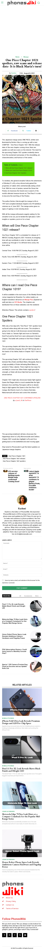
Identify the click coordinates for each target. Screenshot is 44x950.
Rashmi (13, 73)
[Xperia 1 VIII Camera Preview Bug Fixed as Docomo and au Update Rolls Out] (36, 666)
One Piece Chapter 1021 (17, 456)
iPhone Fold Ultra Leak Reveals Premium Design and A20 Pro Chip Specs (21, 722)
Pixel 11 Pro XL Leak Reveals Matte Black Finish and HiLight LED (13, 606)
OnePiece (27, 400)
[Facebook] (4, 935)
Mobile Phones (8, 718)
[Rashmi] (22, 500)
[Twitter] (20, 935)
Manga (26, 57)
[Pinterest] (15, 935)
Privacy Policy (11, 901)
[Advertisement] (22, 28)
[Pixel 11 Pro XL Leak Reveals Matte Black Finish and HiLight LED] (36, 606)
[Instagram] (9, 935)
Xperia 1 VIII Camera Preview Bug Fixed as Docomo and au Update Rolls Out (14, 666)
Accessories (28, 596)
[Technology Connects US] (22, 3)
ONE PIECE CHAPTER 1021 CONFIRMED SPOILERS (22, 398)
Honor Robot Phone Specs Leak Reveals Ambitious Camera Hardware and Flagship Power (14, 636)
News (17, 57)
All (20, 596)
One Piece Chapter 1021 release (14, 458)
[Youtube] (25, 935)
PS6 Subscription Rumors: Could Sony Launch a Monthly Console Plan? (14, 651)
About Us (9, 898)
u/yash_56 (18, 400)
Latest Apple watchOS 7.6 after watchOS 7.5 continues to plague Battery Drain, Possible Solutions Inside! (34, 480)
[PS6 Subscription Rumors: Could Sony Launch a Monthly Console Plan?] (36, 651)
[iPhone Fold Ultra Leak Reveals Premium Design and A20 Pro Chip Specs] (22, 702)
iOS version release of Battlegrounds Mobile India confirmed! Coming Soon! (14, 476)
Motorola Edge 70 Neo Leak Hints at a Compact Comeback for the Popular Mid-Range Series (14, 621)
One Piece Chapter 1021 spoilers (14, 461)
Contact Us (10, 905)
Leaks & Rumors (8, 811)
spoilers (32, 310)
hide (20, 165)
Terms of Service (12, 908)
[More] (36, 131)
